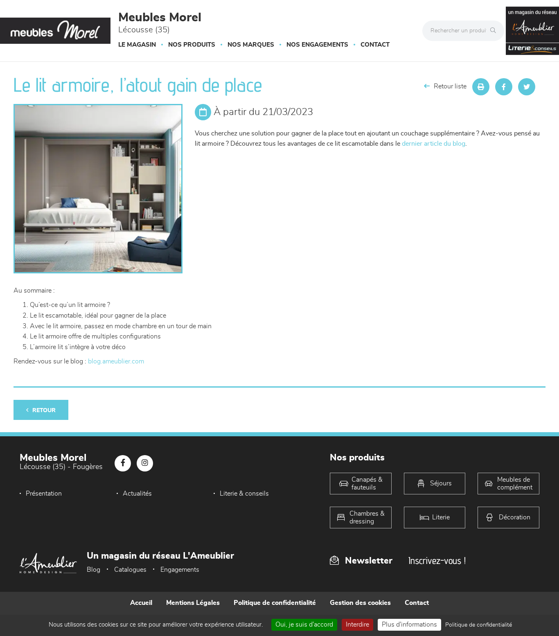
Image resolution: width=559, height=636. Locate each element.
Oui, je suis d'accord (304, 624)
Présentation (44, 493)
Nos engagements (317, 45)
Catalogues (130, 569)
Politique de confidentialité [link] (478, 625)
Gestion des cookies (360, 603)
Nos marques (251, 45)
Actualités (137, 493)
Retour (44, 410)
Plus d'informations (409, 624)
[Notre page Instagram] (145, 463)
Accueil (141, 603)
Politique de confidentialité (275, 603)
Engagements (179, 569)
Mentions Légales (193, 603)
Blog (93, 569)
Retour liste (450, 86)
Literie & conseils (244, 493)
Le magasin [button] (137, 45)
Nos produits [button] (191, 45)
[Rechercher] (495, 30)
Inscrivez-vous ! (437, 560)
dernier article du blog (433, 143)
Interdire (357, 624)
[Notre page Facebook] (123, 463)
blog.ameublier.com (116, 361)
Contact (375, 45)
